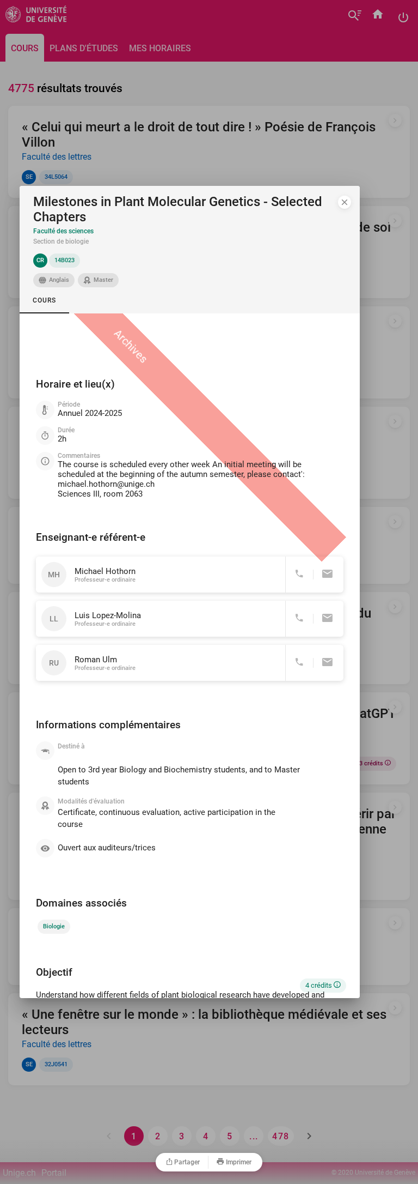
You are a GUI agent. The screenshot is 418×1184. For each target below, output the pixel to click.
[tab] (44, 300)
